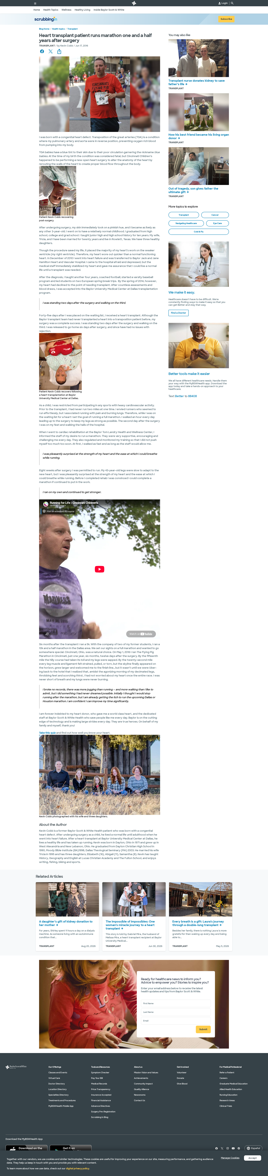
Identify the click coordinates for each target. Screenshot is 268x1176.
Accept (252, 1158)
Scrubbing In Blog (99, 1117)
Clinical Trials (226, 1106)
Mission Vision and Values (146, 1072)
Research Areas (227, 1100)
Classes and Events (57, 1072)
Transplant (72, 29)
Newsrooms (139, 1095)
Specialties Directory (58, 1095)
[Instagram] (227, 1148)
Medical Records (99, 1083)
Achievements (141, 1078)
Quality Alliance (141, 1089)
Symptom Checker (100, 1072)
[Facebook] (216, 1148)
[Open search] (232, 3)
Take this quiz (47, 732)
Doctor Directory (56, 1083)
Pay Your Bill (97, 1078)
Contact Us (139, 1100)
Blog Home (44, 29)
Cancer (215, 215)
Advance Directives (100, 1106)
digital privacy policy (77, 1168)
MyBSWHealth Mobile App (60, 1106)
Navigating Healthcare (186, 223)
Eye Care (217, 223)
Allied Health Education (231, 1089)
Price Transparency (100, 1089)
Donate (180, 1078)
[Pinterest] (239, 1148)
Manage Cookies (230, 1157)
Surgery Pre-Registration (103, 1111)
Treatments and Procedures (62, 1100)
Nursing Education (228, 1095)
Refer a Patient (227, 1072)
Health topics (58, 29)
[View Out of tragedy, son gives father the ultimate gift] (198, 166)
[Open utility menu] (35, 3)
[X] (222, 1148)
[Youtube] (233, 1148)
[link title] (134, 3)
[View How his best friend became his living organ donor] (198, 112)
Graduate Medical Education (234, 1083)
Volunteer (181, 1072)
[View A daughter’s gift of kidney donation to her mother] (67, 899)
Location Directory (57, 1089)
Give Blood (182, 1083)
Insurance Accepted (101, 1095)
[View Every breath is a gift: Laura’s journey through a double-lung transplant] (200, 899)
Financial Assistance (101, 1100)
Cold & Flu (199, 231)
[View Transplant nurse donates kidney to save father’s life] (198, 58)
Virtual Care (54, 1078)
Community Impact (143, 1083)
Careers (223, 1078)
